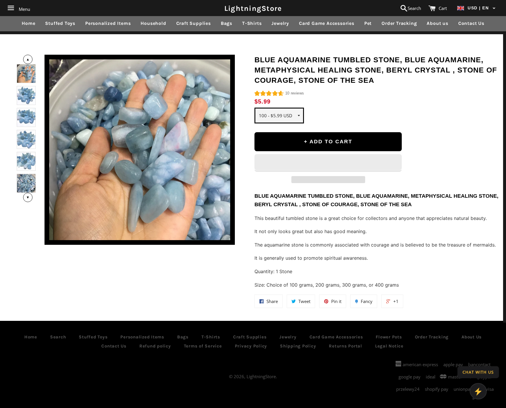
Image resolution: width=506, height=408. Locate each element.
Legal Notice (389, 346)
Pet (368, 23)
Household (153, 23)
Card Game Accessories (326, 23)
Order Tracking (399, 23)
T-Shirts (251, 23)
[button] (476, 8)
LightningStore (253, 8)
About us (437, 23)
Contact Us (471, 23)
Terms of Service (203, 346)
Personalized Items (108, 23)
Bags (226, 23)
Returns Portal (345, 346)
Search (58, 337)
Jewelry (280, 23)
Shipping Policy (298, 346)
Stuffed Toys (60, 23)
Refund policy (155, 346)
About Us (471, 337)
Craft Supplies (193, 23)
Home (28, 23)
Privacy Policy (251, 346)
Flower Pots (389, 337)
